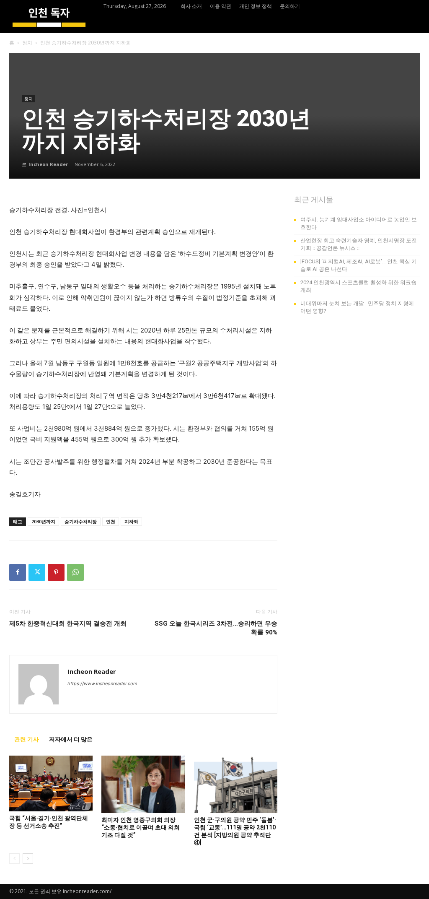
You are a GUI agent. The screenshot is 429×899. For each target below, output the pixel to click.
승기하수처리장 (81, 521)
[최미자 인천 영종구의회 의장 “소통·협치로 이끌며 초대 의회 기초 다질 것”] (143, 784)
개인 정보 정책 (255, 6)
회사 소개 (191, 6)
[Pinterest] (56, 572)
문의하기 (290, 6)
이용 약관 (220, 6)
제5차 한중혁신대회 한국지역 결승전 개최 (68, 623)
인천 (110, 521)
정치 (27, 42)
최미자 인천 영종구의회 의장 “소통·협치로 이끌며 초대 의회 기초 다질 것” (140, 827)
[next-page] (28, 858)
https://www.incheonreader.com (102, 683)
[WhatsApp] (75, 572)
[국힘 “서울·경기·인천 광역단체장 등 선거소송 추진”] (51, 783)
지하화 (131, 521)
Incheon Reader (48, 164)
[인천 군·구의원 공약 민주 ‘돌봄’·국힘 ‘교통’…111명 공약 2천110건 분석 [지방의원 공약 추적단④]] (235, 784)
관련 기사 (26, 739)
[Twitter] (36, 572)
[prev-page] (14, 858)
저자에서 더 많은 (71, 739)
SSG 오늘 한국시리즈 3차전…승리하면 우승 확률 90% (216, 628)
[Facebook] (17, 572)
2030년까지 (43, 521)
